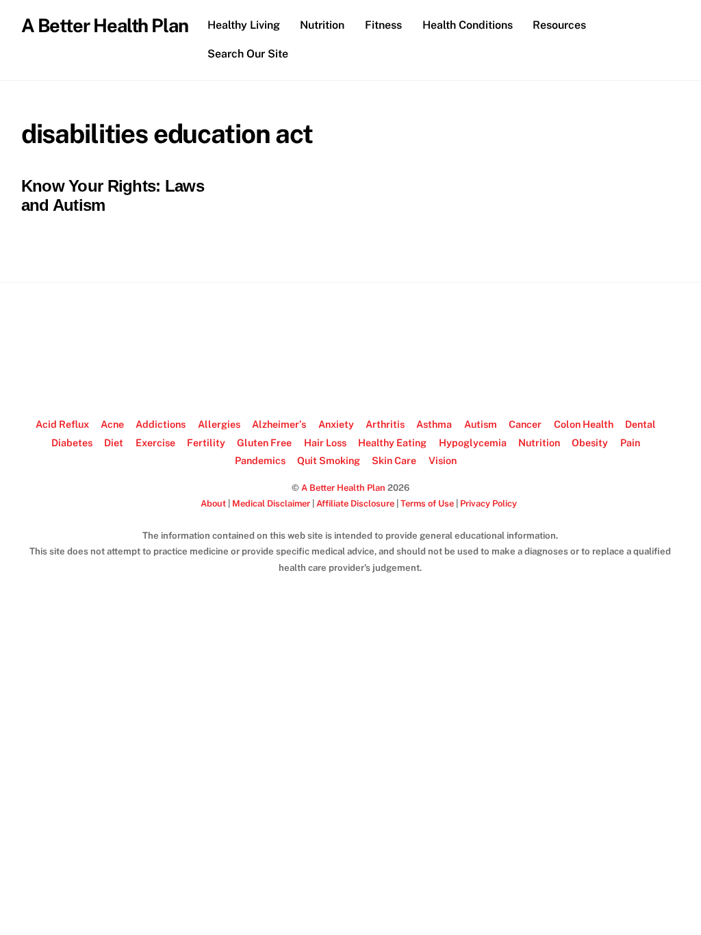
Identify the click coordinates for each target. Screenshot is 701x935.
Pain (630, 442)
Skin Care (394, 460)
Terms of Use (427, 503)
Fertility (206, 442)
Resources (559, 24)
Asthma (434, 424)
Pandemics (260, 460)
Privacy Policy (488, 503)
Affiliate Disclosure (355, 503)
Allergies (219, 424)
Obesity (590, 442)
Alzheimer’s (279, 424)
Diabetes (71, 442)
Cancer (525, 424)
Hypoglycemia (473, 442)
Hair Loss (325, 442)
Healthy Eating (392, 442)
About (213, 503)
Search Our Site (247, 53)
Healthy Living (243, 24)
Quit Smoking (328, 460)
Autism (480, 424)
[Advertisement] (350, 350)
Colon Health (583, 424)
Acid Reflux (62, 424)
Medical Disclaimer (271, 503)
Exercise (155, 442)
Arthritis (385, 424)
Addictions (161, 424)
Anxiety (336, 424)
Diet (113, 442)
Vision (443, 460)
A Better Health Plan (343, 488)
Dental (640, 424)
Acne (112, 424)
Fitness (383, 24)
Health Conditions (467, 24)
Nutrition (322, 24)
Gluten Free (264, 442)
